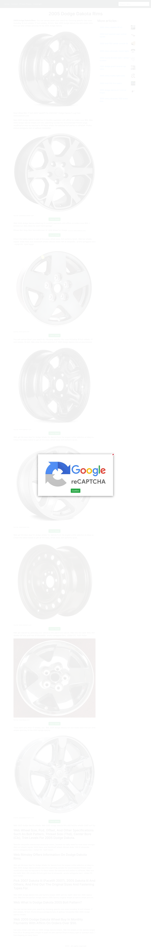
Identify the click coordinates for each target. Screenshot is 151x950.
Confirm (75, 491)
